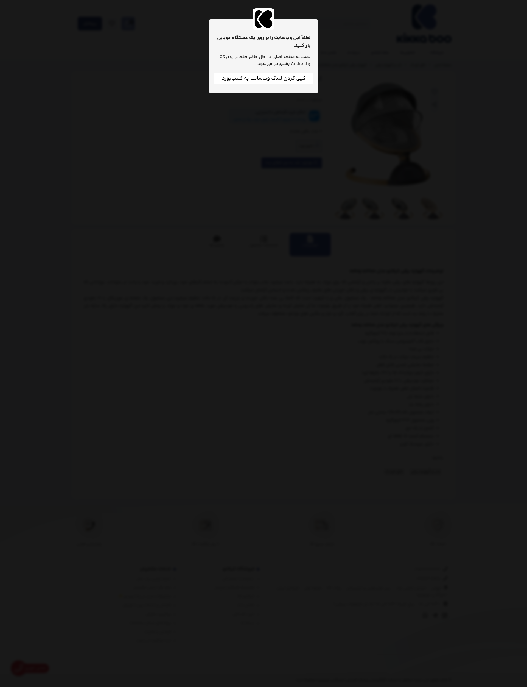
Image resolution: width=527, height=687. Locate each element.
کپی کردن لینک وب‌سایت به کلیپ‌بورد (263, 78)
